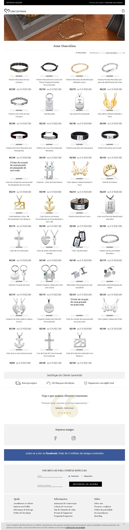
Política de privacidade (103, 510)
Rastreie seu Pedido (22, 506)
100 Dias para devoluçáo (63, 383)
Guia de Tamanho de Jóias (64, 510)
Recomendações (101, 513)
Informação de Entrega (23, 510)
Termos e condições (102, 506)
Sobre (97, 499)
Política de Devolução (22, 513)
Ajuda (17, 499)
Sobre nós (98, 503)
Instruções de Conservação (65, 503)
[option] (38, 3)
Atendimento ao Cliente (23, 503)
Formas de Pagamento (63, 513)
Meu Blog (98, 516)
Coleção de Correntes (63, 506)
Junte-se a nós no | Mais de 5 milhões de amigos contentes (64, 453)
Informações (60, 499)
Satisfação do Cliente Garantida (64, 375)
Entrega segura (29, 383)
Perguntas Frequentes (63, 516)
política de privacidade (75, 527)
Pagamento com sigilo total (101, 383)
